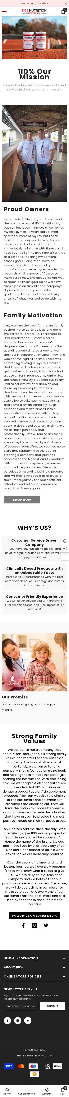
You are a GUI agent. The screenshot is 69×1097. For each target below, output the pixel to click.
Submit (52, 1006)
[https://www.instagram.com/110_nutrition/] (34, 925)
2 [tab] (36, 56)
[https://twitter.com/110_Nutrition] (46, 925)
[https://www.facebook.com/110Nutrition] (23, 925)
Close (65, 3)
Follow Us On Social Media (34, 916)
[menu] (4, 11)
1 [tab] (32, 56)
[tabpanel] (34, 37)
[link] (34, 153)
